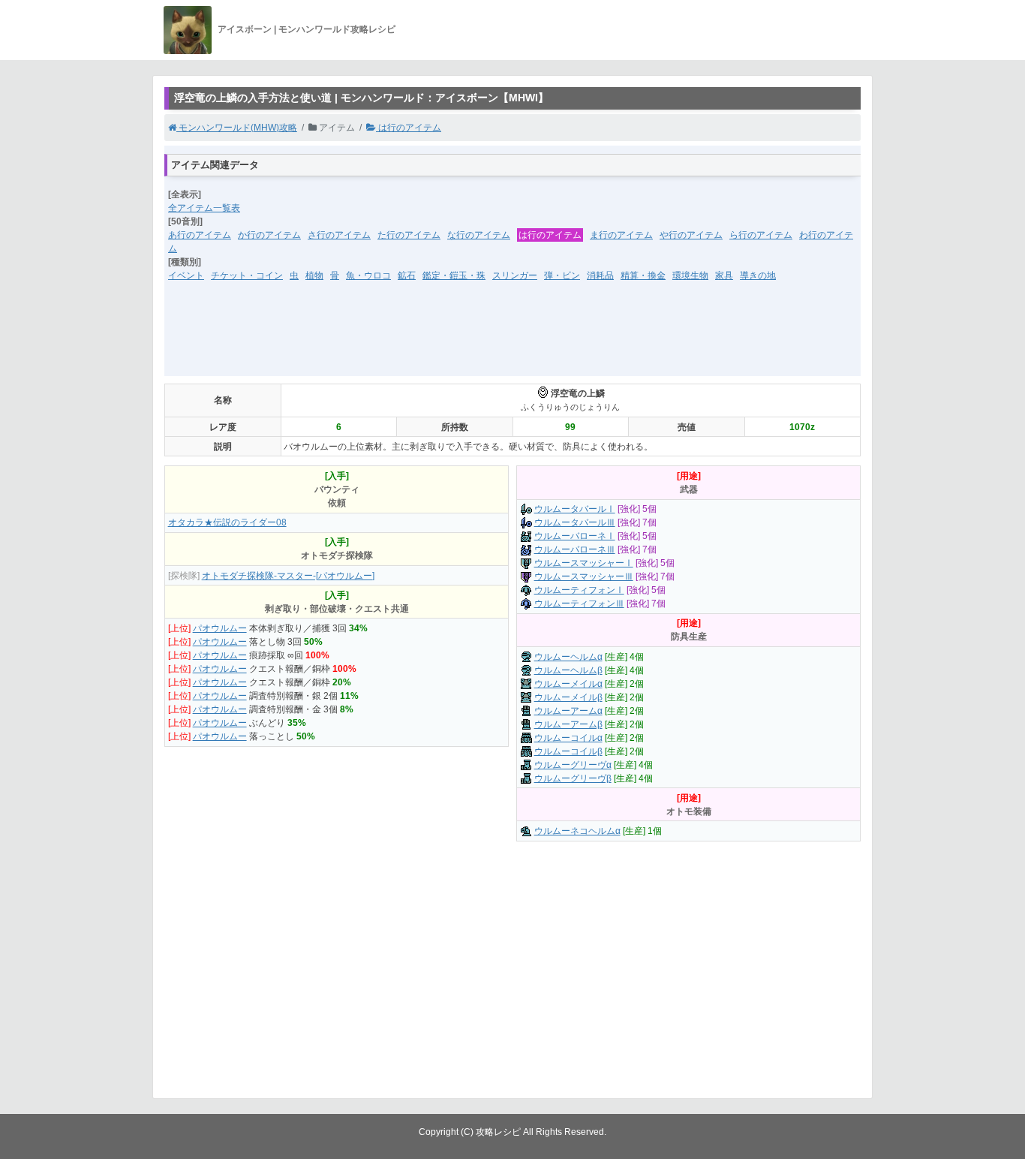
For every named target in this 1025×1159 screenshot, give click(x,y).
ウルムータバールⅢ (574, 522)
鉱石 (407, 275)
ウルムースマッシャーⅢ (583, 576)
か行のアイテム (269, 235)
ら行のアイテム (760, 235)
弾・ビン (562, 275)
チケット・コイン (247, 275)
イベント (186, 275)
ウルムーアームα (568, 711)
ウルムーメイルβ (568, 697)
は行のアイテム (408, 127)
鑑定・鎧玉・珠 (453, 275)
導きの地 (758, 275)
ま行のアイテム (621, 235)
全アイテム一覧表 (204, 208)
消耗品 (600, 275)
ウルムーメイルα (568, 684)
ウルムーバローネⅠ (574, 536)
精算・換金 (643, 275)
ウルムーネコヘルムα (577, 831)
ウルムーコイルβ (568, 751)
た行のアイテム (408, 235)
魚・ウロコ (368, 275)
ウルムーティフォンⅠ (579, 590)
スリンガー (514, 275)
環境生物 (690, 275)
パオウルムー (220, 628)
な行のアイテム (478, 235)
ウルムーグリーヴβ (573, 778)
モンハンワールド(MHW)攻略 (236, 127)
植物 (314, 275)
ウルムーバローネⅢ (574, 549)
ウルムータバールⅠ (574, 509)
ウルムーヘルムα (568, 657)
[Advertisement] (512, 338)
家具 (724, 275)
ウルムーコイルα (568, 738)
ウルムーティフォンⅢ (579, 603)
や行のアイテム (691, 235)
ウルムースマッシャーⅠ (583, 563)
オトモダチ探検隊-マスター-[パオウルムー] (288, 575)
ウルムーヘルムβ (568, 670)
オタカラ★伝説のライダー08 (227, 522)
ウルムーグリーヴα (573, 765)
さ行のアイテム (339, 235)
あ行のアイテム (199, 235)
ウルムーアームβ (568, 724)
